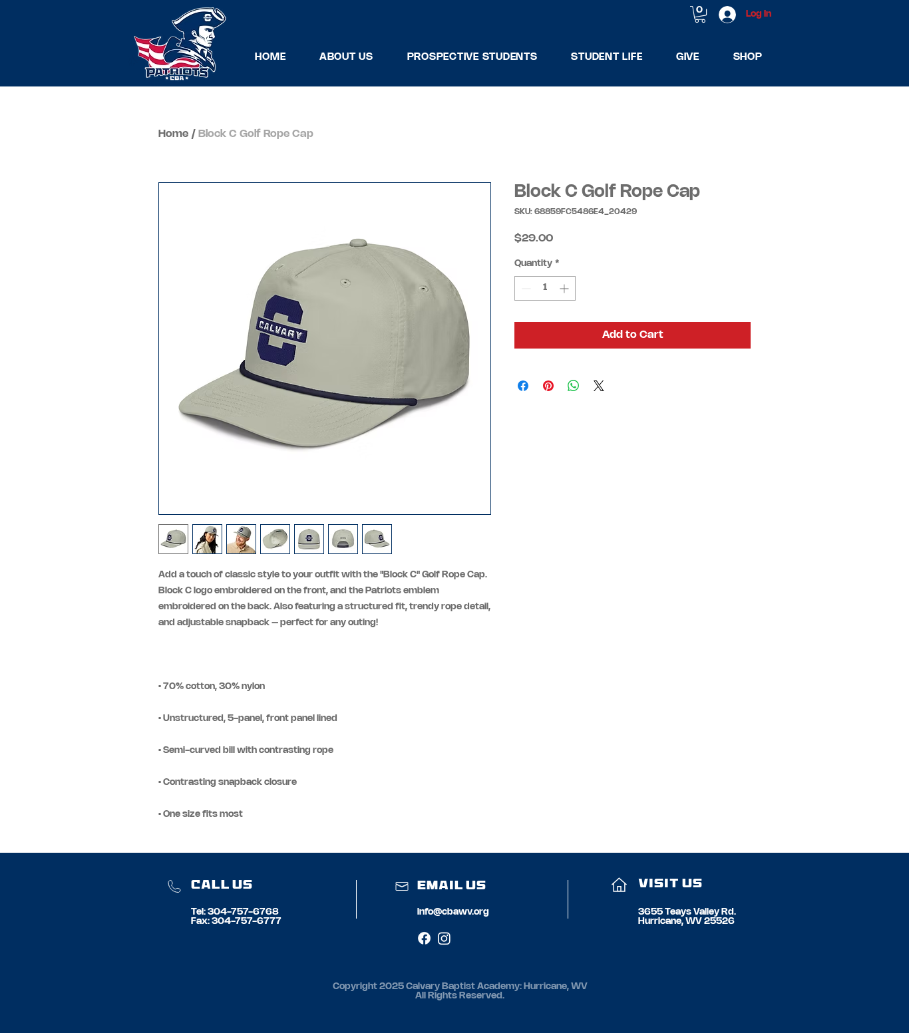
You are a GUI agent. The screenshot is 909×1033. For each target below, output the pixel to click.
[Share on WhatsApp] (574, 386)
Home (173, 134)
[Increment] (565, 288)
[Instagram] (444, 938)
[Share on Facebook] (523, 386)
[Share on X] (599, 386)
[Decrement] (524, 288)
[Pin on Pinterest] (548, 386)
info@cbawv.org (453, 912)
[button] (347, 57)
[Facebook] (424, 938)
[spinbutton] (545, 288)
